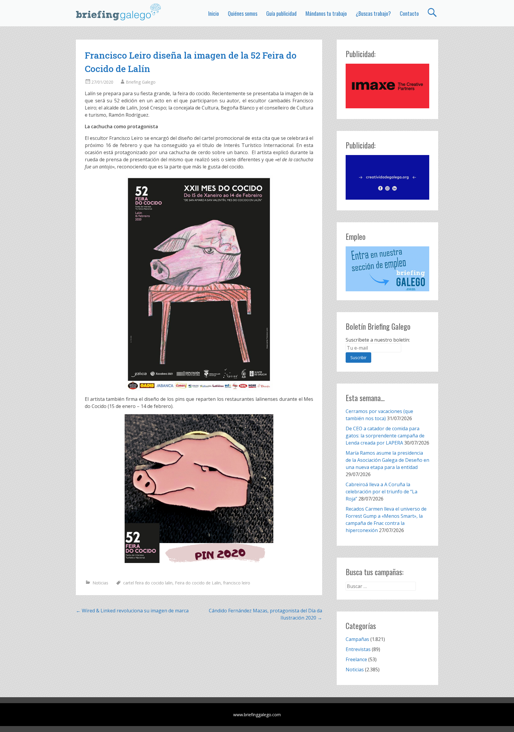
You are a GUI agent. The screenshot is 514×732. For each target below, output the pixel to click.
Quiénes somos (242, 13)
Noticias (100, 583)
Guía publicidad (281, 13)
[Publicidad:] (387, 106)
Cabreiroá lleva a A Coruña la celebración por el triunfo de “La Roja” (381, 491)
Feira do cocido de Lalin (198, 583)
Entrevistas (358, 649)
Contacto (409, 13)
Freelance (356, 659)
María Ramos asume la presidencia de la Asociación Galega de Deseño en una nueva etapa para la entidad (387, 460)
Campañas (357, 639)
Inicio (213, 13)
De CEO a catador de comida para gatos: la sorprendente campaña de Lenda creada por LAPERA (385, 435)
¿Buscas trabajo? (373, 13)
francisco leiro (236, 583)
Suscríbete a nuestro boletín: (378, 340)
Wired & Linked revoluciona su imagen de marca (132, 610)
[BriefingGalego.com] (119, 12)
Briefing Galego (141, 82)
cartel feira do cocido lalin (148, 583)
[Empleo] (387, 268)
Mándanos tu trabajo (326, 13)
